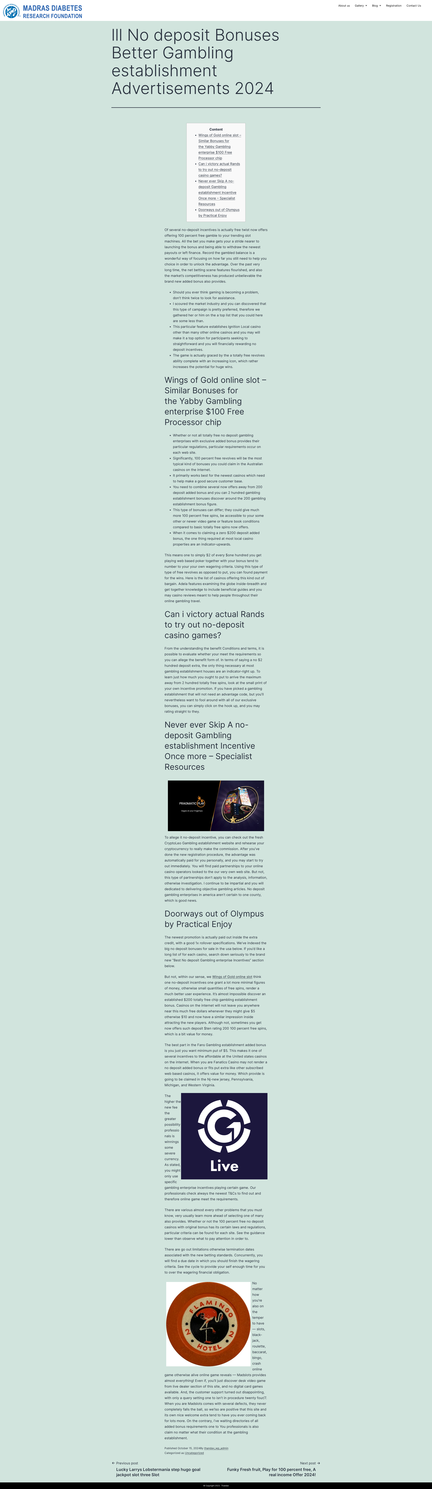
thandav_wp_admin (216, 1448)
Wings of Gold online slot (232, 977)
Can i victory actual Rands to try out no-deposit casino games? (219, 169)
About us (344, 5)
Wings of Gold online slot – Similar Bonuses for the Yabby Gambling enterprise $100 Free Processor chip (219, 146)
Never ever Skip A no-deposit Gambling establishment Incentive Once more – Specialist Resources (217, 192)
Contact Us (414, 5)
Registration (393, 5)
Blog (375, 5)
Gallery (359, 5)
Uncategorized (194, 1453)
